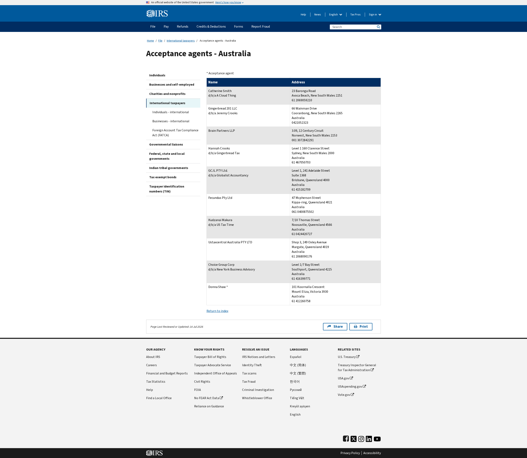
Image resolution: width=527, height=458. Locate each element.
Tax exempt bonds (162, 177)
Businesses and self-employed (171, 84)
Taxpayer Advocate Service (212, 365)
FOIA (197, 390)
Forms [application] (238, 26)
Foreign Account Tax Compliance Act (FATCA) (175, 132)
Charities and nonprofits (167, 94)
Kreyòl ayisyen (300, 406)
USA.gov (343, 378)
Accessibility (372, 453)
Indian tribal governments (168, 168)
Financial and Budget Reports (167, 373)
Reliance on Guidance (209, 406)
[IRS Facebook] (346, 438)
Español (295, 357)
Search (378, 26)
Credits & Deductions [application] (211, 26)
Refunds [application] (182, 26)
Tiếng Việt (297, 398)
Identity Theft (252, 365)
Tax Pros (355, 14)
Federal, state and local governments (167, 156)
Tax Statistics (155, 381)
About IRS (153, 357)
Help (303, 14)
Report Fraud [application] (260, 26)
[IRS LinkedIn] (369, 438)
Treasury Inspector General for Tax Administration (357, 367)
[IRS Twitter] (354, 438)
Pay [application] (166, 26)
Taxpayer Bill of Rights (210, 357)
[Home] (157, 12)
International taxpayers (181, 41)
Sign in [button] (373, 14)
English (333, 14)
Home (150, 41)
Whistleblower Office (257, 398)
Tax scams (249, 373)
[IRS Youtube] (377, 438)
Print (364, 326)
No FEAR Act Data (206, 398)
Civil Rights (202, 381)
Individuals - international (170, 112)
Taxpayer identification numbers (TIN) (166, 188)
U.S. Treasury (347, 357)
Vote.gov (344, 395)
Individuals (157, 75)
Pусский (296, 390)
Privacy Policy (350, 453)
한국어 (295, 381)
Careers (151, 365)
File (160, 41)
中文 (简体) (298, 365)
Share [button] (338, 326)
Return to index (217, 311)
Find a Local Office (159, 398)
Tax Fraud (248, 381)
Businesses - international (170, 121)
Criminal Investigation (258, 390)
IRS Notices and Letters (258, 357)
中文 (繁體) (298, 373)
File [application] (152, 26)
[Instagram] (361, 438)
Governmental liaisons (166, 144)
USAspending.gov (350, 386)
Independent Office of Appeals (215, 373)
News (317, 14)
